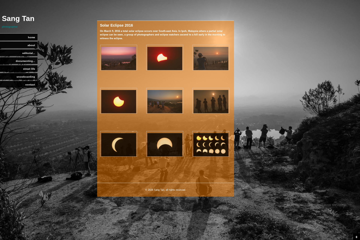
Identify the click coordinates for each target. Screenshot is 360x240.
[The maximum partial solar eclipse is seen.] (118, 144)
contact (30, 84)
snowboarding (25, 76)
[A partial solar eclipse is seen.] (118, 101)
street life (29, 68)
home (31, 37)
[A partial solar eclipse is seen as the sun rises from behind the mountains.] (164, 58)
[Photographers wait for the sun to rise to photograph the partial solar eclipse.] (118, 58)
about (31, 45)
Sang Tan (18, 18)
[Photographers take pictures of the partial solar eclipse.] (211, 58)
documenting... (25, 60)
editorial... (28, 53)
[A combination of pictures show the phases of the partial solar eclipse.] (211, 144)
